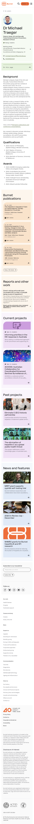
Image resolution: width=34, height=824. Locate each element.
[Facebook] (5, 590)
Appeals (5, 634)
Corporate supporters (9, 647)
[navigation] (17, 4)
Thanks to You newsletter (10, 655)
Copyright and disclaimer (9, 720)
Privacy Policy (7, 714)
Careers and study (8, 613)
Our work (5, 599)
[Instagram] (14, 590)
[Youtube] (18, 590)
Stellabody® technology (10, 672)
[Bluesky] (9, 590)
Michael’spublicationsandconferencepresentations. (16, 125)
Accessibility (6, 723)
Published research (8, 608)
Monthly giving (7, 639)
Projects (5, 605)
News (4, 625)
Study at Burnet (7, 619)
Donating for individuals (10, 636)
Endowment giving (8, 650)
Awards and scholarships (10, 695)
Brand (4, 725)
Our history (6, 684)
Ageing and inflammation (10, 675)
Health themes (7, 602)
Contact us (6, 700)
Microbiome (6, 670)
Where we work (7, 698)
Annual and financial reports (11, 689)
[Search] (18, 4)
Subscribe (7, 575)
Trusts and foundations (9, 645)
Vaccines (5, 664)
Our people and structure (10, 687)
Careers (5, 617)
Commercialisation (8, 661)
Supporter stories (8, 653)
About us (5, 681)
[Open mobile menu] (31, 4)
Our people (8, 11)
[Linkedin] (23, 590)
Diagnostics (6, 667)
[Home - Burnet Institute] (7, 4)
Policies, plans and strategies (11, 692)
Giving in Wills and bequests (11, 642)
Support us (6, 630)
